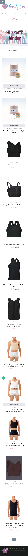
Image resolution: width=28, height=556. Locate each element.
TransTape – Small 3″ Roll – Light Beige (14, 132)
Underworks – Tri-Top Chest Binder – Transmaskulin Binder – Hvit (14, 411)
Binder (11, 162)
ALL (26, 53)
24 (24, 53)
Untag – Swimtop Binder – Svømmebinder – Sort (14, 325)
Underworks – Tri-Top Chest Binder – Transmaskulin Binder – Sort (14, 445)
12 (22, 53)
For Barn (16, 162)
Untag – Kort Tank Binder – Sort (14, 245)
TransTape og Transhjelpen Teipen (14, 88)
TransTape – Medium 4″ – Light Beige (14, 92)
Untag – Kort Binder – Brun (14, 484)
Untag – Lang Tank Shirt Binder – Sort (14, 285)
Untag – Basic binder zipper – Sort (14, 165)
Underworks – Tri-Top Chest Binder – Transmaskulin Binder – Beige (14, 365)
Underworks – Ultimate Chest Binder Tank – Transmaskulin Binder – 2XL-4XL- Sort (14, 525)
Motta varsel (14, 85)
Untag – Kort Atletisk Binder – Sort (14, 205)
